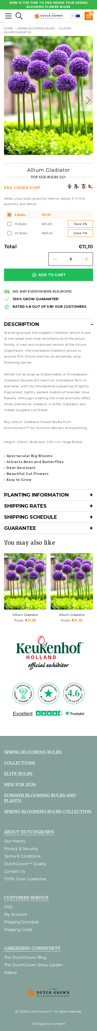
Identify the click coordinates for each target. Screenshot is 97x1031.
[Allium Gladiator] (25, 581)
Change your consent (48, 1024)
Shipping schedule (30, 517)
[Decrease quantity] (54, 259)
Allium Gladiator (25, 615)
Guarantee (20, 528)
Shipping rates (25, 506)
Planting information (36, 495)
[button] (87, 100)
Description (21, 324)
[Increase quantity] (86, 259)
